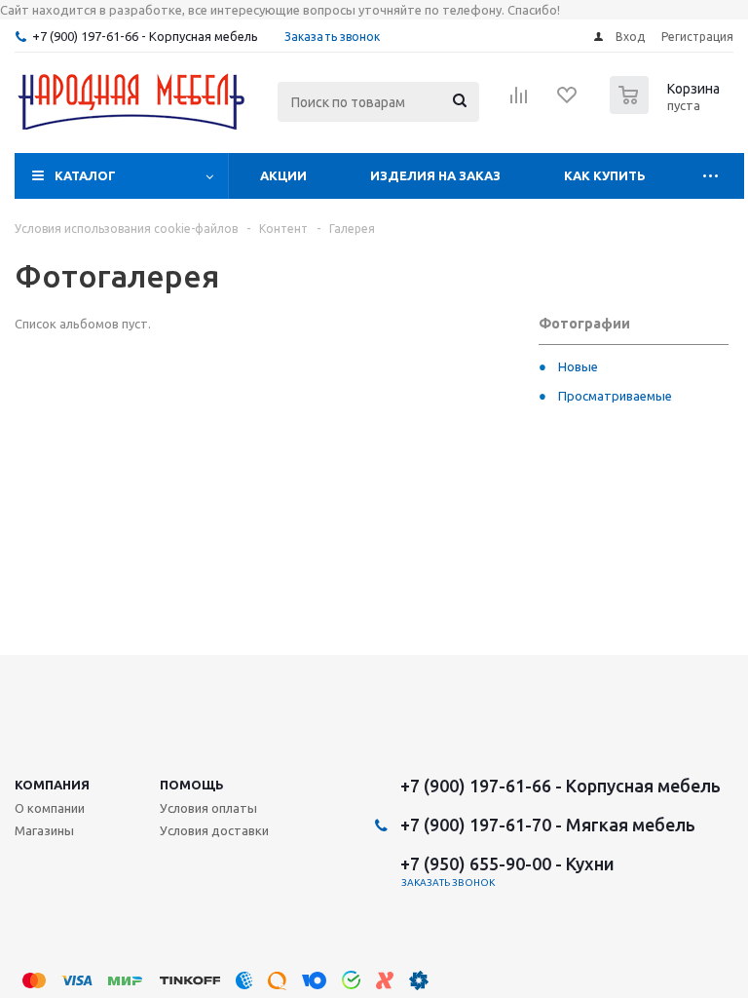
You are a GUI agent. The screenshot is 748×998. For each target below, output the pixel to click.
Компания (52, 784)
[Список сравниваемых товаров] (519, 101)
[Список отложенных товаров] (567, 101)
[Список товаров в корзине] (667, 108)
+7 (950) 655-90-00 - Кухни (507, 863)
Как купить (605, 175)
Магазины (44, 830)
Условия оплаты (208, 808)
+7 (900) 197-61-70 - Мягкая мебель (547, 824)
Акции (283, 175)
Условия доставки (214, 830)
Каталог (85, 175)
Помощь (192, 784)
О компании (50, 808)
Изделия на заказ (435, 175)
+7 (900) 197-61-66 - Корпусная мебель (145, 36)
